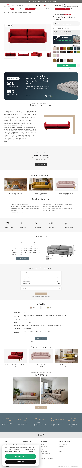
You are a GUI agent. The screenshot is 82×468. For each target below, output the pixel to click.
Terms (52, 458)
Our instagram (41, 435)
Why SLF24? (44, 446)
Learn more (31, 451)
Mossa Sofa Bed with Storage (41, 193)
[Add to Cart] (66, 65)
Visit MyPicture (41, 407)
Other (42, 8)
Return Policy (44, 451)
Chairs (21, 8)
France (61, 449)
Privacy (48, 458)
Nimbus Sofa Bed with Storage (24, 12)
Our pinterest (43, 435)
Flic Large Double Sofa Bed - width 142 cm (15, 364)
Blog (42, 449)
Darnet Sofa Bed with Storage (66, 193)
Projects (67, 8)
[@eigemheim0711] (26, 390)
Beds (38, 8)
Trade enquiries (59, 8)
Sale (12, 8)
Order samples (41, 338)
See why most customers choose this (64, 40)
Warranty (10, 25)
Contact (73, 8)
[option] (54, 48)
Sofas (16, 8)
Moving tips (41, 293)
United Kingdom (63, 444)
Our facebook (38, 435)
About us (43, 444)
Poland (60, 451)
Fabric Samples (50, 8)
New (8, 8)
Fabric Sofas (14, 12)
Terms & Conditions (45, 453)
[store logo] (41, 5)
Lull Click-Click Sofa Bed (66, 364)
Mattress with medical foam (15, 193)
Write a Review (41, 164)
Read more (28, 95)
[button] (73, 5)
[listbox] (66, 52)
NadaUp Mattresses (30, 8)
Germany (61, 446)
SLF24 (5, 12)
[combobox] (20, 5)
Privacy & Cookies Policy (46, 456)
